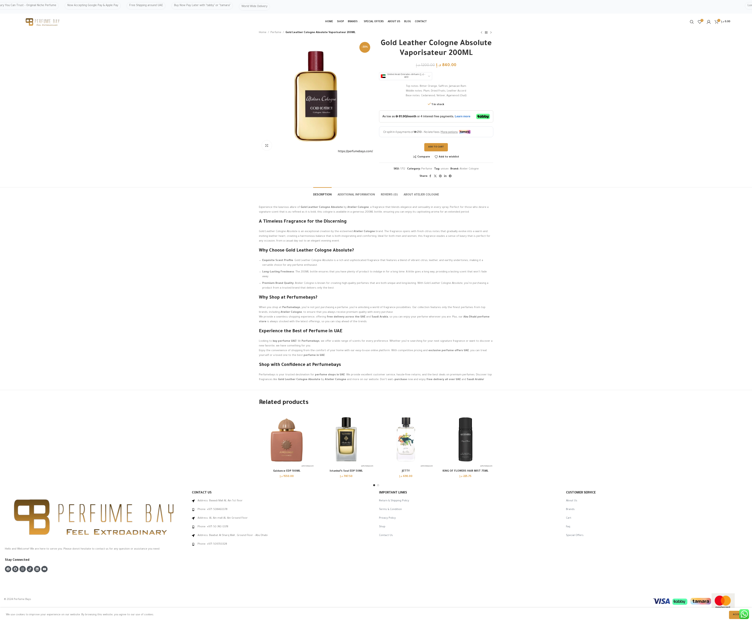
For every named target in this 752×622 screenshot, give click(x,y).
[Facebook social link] (430, 176)
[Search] (692, 22)
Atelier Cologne (469, 169)
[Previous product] (481, 32)
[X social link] (435, 176)
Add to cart (436, 147)
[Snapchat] (15, 569)
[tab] (322, 193)
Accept (737, 615)
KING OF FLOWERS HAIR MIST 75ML (465, 471)
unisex (444, 169)
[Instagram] (22, 569)
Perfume (276, 32)
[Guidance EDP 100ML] (287, 439)
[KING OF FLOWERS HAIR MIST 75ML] (465, 439)
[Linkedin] (37, 569)
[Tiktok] (30, 569)
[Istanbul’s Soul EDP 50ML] (346, 439)
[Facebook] (8, 569)
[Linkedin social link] (445, 176)
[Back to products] (486, 32)
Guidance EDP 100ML (286, 471)
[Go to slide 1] (374, 485)
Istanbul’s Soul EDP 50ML (346, 471)
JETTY (406, 471)
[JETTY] (406, 439)
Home (262, 32)
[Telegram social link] (450, 176)
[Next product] (491, 32)
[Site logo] (43, 22)
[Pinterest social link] (440, 176)
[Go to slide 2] (378, 485)
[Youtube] (44, 569)
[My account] (709, 22)
